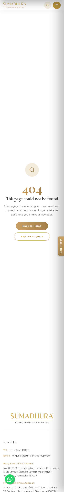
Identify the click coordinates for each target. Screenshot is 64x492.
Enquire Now (61, 246)
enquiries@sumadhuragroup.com (31, 455)
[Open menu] (57, 5)
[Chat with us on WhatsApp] (10, 479)
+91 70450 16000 (19, 450)
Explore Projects (32, 236)
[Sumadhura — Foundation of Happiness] (14, 5)
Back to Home (32, 225)
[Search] (47, 5)
